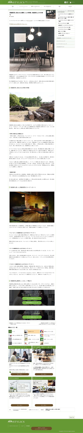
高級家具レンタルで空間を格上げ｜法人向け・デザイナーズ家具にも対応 (20, 324)
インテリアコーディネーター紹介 (64, 27)
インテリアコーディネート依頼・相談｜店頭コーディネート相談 (66, 18)
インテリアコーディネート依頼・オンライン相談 (66, 21)
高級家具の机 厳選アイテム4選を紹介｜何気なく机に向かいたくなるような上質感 (46, 324)
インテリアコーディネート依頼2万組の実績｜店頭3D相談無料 (65, 11)
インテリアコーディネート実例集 (64, 29)
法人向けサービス (60, 46)
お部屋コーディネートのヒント (64, 33)
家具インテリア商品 (62, 31)
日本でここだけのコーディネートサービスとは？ (41, 428)
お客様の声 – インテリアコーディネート (65, 25)
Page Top (72, 417)
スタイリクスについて (13, 425)
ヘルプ (22, 425)
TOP (10, 409)
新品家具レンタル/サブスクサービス (64, 38)
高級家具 (12, 16)
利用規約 (28, 425)
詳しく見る (19, 374)
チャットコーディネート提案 (63, 23)
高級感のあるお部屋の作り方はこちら (18, 24)
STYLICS (29, 20)
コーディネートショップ (62, 43)
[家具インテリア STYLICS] (16, 2)
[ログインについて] (70, 2)
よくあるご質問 (61, 35)
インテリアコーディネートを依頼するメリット (66, 15)
